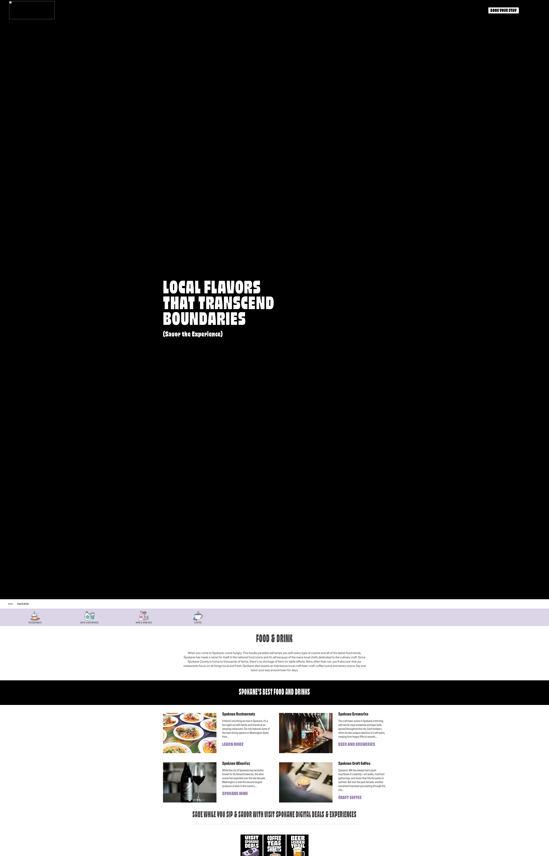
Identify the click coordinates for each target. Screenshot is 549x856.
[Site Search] (526, 11)
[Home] (32, 10)
